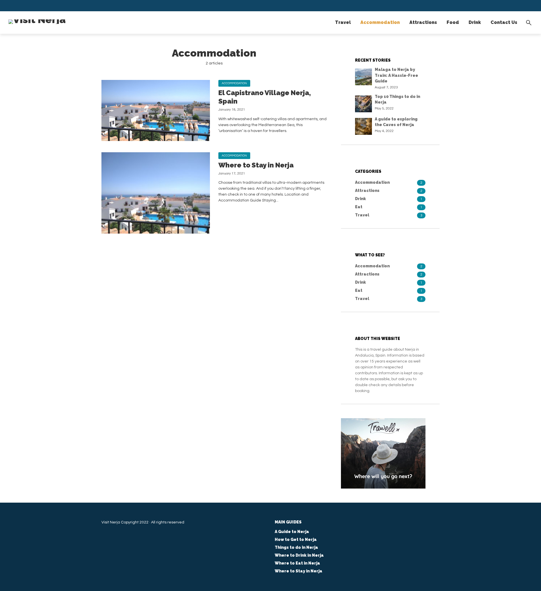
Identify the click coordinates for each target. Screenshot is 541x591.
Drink (475, 22)
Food (453, 22)
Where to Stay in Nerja (256, 165)
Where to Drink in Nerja (299, 555)
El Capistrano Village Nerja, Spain (264, 97)
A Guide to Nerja (292, 531)
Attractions (423, 22)
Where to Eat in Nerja (297, 563)
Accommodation (380, 22)
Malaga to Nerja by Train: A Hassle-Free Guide (396, 75)
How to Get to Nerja (296, 539)
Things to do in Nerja (296, 547)
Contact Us (504, 22)
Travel (343, 22)
